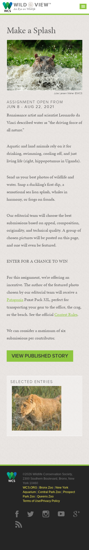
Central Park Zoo (49, 492)
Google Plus (76, 514)
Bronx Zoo (46, 487)
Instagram (46, 514)
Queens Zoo (45, 496)
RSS (18, 524)
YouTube (61, 514)
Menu (83, 6)
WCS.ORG (30, 487)
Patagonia (15, 299)
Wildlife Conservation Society (7, 7)
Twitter (30, 514)
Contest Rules (65, 314)
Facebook (17, 514)
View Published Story (40, 356)
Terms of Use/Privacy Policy (41, 501)
